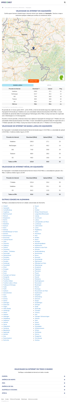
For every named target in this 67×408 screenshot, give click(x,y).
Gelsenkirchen (7, 293)
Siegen (37, 301)
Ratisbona (38, 279)
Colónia (5, 247)
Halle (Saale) (7, 308)
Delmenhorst (7, 255)
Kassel (37, 206)
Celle (4, 241)
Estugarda (6, 277)
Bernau (5, 222)
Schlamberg (38, 297)
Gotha (5, 297)
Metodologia (24, 399)
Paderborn (38, 269)
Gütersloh (6, 305)
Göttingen (6, 303)
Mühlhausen (38, 245)
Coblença (6, 245)
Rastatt (37, 277)
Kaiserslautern (7, 338)
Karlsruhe (6, 340)
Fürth (4, 289)
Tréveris (37, 312)
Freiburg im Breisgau (9, 285)
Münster (37, 249)
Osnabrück (38, 267)
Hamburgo (6, 310)
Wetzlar (37, 324)
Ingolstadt (6, 332)
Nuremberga (38, 259)
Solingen (37, 305)
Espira (5, 271)
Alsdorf (5, 206)
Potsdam (37, 275)
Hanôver (5, 314)
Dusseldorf (6, 265)
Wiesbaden (38, 326)
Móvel (49, 85)
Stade (36, 307)
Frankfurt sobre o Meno (10, 283)
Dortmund (6, 259)
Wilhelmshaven (39, 328)
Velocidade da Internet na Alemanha (14, 7)
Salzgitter (38, 295)
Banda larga (17, 85)
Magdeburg (38, 230)
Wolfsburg (38, 332)
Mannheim (38, 234)
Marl (36, 236)
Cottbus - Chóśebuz (9, 251)
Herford (5, 322)
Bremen (5, 234)
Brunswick (6, 238)
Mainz (36, 232)
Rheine (37, 287)
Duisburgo (6, 263)
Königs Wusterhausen (41, 212)
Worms (37, 334)
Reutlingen (38, 285)
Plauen (37, 273)
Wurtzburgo (38, 338)
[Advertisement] (33, 354)
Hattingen (6, 316)
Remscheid (38, 283)
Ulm (36, 314)
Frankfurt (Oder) (8, 281)
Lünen (36, 228)
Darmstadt (6, 253)
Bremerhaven (7, 236)
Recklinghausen (39, 281)
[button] (65, 2)
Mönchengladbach (40, 243)
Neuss (37, 255)
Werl (36, 320)
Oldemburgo (38, 265)
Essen (5, 273)
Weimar (37, 318)
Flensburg (6, 279)
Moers (37, 239)
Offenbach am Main (40, 263)
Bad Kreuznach (7, 214)
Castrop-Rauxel (8, 239)
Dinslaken (6, 257)
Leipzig (37, 216)
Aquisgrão (28, 7)
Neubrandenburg (40, 251)
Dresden (5, 261)
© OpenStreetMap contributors (16, 107)
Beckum (5, 216)
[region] (33, 49)
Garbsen (5, 291)
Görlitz (5, 301)
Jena (4, 336)
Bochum (5, 226)
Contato (7, 399)
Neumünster (38, 253)
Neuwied (37, 257)
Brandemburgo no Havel (10, 232)
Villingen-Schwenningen (42, 316)
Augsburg (6, 212)
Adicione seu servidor (33, 399)
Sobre (2, 399)
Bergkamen (6, 218)
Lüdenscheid (38, 226)
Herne (5, 324)
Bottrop (5, 230)
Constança (6, 249)
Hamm (5, 312)
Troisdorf (37, 310)
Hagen (5, 307)
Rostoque (38, 289)
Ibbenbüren (6, 330)
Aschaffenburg (7, 210)
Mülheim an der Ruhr (41, 247)
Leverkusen (38, 218)
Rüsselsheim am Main (41, 291)
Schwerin (37, 299)
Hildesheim (6, 326)
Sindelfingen (38, 303)
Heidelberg (6, 318)
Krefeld (37, 210)
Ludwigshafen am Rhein (42, 222)
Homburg (6, 328)
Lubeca (37, 220)
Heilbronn (6, 320)
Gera (4, 295)
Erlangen (5, 269)
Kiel (36, 208)
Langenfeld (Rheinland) (42, 214)
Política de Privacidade (15, 399)
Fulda (5, 287)
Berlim (5, 220)
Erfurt (5, 267)
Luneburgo (38, 224)
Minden (37, 238)
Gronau (5, 299)
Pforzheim (38, 271)
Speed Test (33, 81)
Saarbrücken (38, 293)
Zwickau (37, 340)
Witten (37, 330)
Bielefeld (6, 224)
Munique (37, 241)
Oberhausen (38, 261)
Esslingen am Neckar (9, 275)
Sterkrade (38, 308)
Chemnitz (6, 243)
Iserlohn (5, 334)
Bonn (4, 228)
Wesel (37, 322)
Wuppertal (38, 336)
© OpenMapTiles (5, 107)
